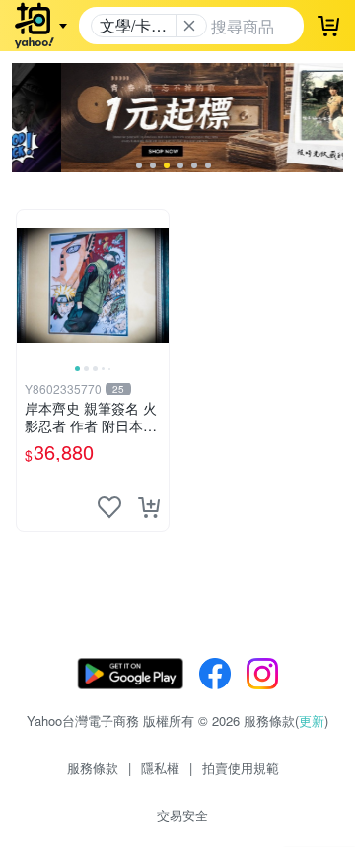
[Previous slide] (29, 285)
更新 (311, 720)
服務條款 (92, 767)
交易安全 (182, 815)
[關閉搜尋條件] (189, 25)
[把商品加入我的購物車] (149, 507)
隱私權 (160, 767)
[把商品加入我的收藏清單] (109, 507)
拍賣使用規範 (240, 767)
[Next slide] (156, 285)
